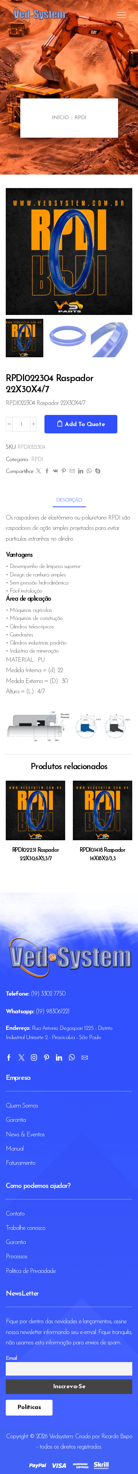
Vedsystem (61, 1437)
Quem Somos (22, 1106)
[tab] (69, 500)
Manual (14, 1149)
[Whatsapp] (72, 1057)
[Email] (84, 1057)
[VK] (55, 471)
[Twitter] (38, 471)
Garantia (16, 1120)
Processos (16, 1257)
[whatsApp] (89, 471)
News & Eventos (25, 1135)
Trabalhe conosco (25, 1228)
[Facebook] (47, 471)
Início (60, 118)
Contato (15, 1214)
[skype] (96, 471)
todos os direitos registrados (70, 1447)
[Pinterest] (63, 471)
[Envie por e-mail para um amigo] (72, 471)
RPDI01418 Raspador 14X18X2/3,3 (102, 855)
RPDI (80, 118)
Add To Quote (85, 424)
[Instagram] (34, 1057)
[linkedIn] (80, 471)
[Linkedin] (59, 1057)
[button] (15, 253)
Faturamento (20, 1163)
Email (11, 1358)
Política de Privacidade (31, 1271)
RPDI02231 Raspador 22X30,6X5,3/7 (35, 855)
